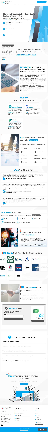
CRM (21, 83)
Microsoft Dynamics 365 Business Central (36, 81)
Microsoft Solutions (18, 408)
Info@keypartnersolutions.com (6, 414)
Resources (37, 408)
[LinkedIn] (2, 425)
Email (5, 314)
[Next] (22, 148)
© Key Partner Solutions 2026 (24, 428)
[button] (17, 4)
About (36, 413)
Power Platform (25, 83)
